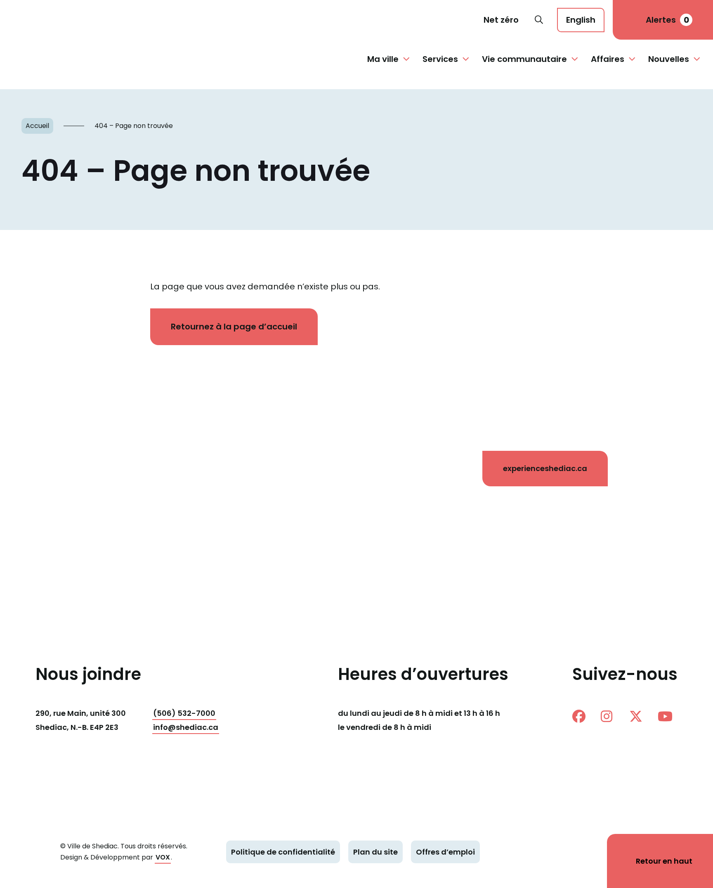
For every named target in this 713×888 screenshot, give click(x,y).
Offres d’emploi (445, 852)
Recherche (539, 20)
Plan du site (375, 852)
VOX (163, 857)
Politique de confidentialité (283, 852)
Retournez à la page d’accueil (234, 326)
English (580, 20)
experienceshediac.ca (545, 468)
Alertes (667, 20)
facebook (582, 716)
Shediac (43, 20)
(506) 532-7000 (184, 713)
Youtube (668, 716)
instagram (611, 716)
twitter (639, 716)
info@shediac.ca (185, 727)
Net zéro (501, 20)
